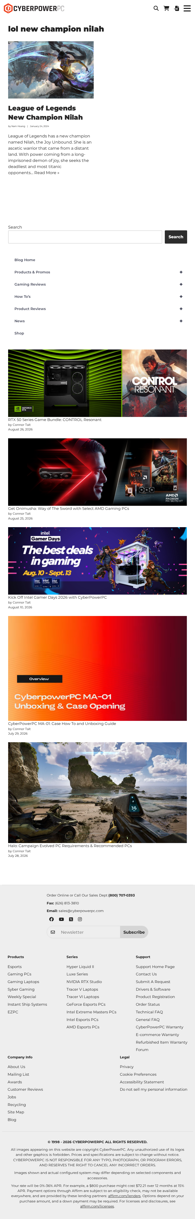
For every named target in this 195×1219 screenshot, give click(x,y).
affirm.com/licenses (97, 1206)
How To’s (98, 296)
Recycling (17, 1104)
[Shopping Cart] (166, 8)
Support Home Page (155, 966)
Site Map (16, 1112)
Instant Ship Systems (27, 1004)
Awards (15, 1082)
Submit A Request (153, 981)
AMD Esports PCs (83, 1027)
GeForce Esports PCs (86, 1004)
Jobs (12, 1097)
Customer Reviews (25, 1089)
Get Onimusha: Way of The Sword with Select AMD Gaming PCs (68, 508)
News (98, 321)
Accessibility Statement (142, 1082)
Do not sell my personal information (153, 1089)
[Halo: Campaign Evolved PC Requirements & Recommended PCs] (97, 792)
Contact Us (146, 974)
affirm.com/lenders (124, 1196)
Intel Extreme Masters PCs (91, 1012)
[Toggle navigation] (187, 8)
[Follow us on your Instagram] (80, 920)
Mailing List (18, 1074)
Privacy (127, 1066)
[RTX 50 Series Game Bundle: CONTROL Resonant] (97, 383)
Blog (12, 1119)
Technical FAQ (149, 1012)
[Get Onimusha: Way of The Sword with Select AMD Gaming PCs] (97, 472)
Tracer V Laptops (82, 989)
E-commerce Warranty (157, 1034)
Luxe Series (77, 974)
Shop (19, 333)
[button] (156, 8)
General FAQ (147, 1019)
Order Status (148, 1004)
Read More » (46, 172)
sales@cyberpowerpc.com (81, 911)
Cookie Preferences (138, 1074)
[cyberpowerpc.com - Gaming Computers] (34, 8)
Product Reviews (98, 309)
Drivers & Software (153, 989)
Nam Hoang (18, 126)
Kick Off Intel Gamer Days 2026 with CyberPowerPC (57, 597)
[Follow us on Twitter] (71, 920)
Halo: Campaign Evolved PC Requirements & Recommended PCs (70, 845)
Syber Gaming (21, 989)
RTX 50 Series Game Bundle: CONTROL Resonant (55, 419)
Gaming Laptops (23, 981)
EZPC (13, 1012)
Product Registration (155, 996)
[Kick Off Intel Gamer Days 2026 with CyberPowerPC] (97, 561)
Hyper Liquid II (80, 966)
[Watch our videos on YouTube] (61, 920)
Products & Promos (98, 272)
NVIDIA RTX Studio (84, 981)
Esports (15, 966)
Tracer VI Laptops (83, 996)
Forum (142, 1049)
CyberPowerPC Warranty (159, 1027)
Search (15, 227)
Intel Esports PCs (82, 1019)
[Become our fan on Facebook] (51, 920)
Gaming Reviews (98, 284)
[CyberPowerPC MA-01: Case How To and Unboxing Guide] (97, 668)
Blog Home (24, 260)
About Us (16, 1066)
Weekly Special (22, 996)
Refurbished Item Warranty (161, 1042)
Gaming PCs (19, 974)
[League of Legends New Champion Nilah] (51, 70)
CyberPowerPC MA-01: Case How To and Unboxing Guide (62, 723)
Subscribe (134, 932)
